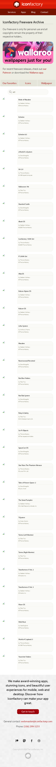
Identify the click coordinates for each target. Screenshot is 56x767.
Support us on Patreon (17, 740)
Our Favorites (10, 83)
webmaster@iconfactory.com (36, 721)
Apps (23, 11)
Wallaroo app (36, 72)
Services (12, 11)
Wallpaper (46, 83)
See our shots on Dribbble (39, 740)
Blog (33, 11)
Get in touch (28, 711)
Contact (44, 11)
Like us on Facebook (31, 740)
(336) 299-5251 (32, 726)
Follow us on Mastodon (24, 740)
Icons (28, 83)
